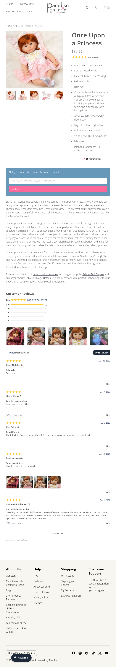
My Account (67, 575)
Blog (8, 590)
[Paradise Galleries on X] (100, 653)
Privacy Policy (41, 597)
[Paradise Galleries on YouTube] (106, 653)
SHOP (9, 4)
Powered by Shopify (46, 660)
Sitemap (38, 603)
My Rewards (67, 590)
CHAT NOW (97, 591)
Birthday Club (13, 617)
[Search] (87, 7)
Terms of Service (42, 592)
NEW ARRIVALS (28, 4)
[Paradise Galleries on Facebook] (73, 653)
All (16, 25)
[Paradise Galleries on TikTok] (93, 653)
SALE (29, 11)
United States (20, 653)
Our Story (11, 575)
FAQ (36, 575)
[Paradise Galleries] (58, 7)
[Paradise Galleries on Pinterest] (86, 653)
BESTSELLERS (13, 11)
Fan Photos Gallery (16, 623)
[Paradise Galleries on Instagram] (80, 653)
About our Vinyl (42, 586)
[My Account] (96, 7)
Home (9, 25)
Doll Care (38, 581)
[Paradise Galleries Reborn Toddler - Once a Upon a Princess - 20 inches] (34, 59)
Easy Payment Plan (71, 595)
